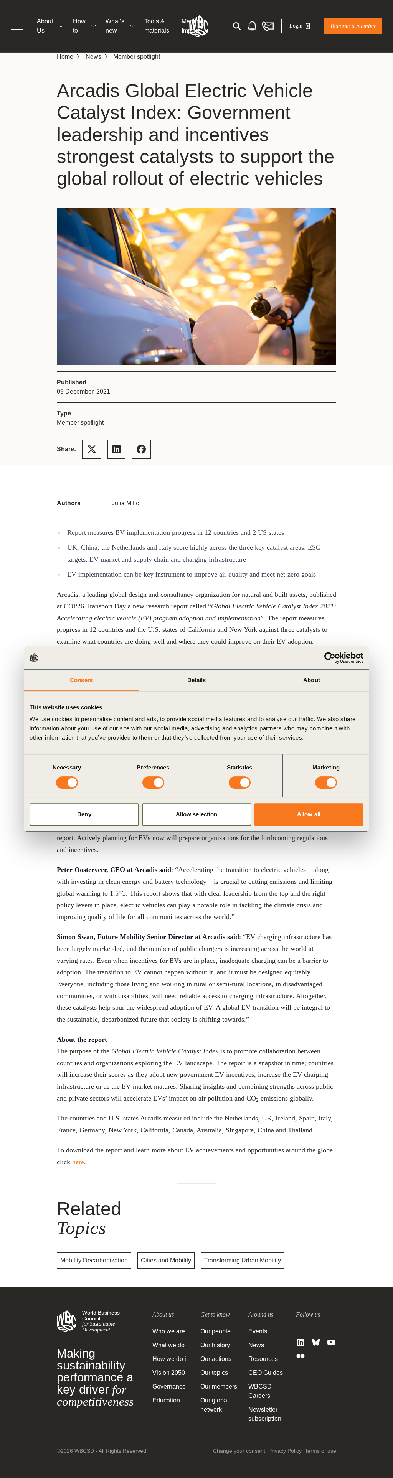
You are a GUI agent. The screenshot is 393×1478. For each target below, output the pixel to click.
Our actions (215, 1359)
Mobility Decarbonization (94, 1260)
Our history (215, 1345)
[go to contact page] (267, 26)
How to (79, 26)
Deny (84, 814)
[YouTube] (331, 1342)
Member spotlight (136, 56)
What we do (168, 1345)
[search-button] (236, 26)
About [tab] (311, 680)
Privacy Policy (285, 1451)
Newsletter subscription (264, 1414)
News (93, 56)
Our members (218, 1386)
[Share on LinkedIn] (116, 449)
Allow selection (197, 814)
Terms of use (320, 1451)
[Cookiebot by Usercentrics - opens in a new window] (329, 658)
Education (166, 1400)
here (78, 1162)
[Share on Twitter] (91, 449)
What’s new (115, 26)
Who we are (168, 1331)
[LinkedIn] (300, 1342)
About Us (45, 26)
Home (65, 56)
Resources (263, 1359)
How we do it (170, 1359)
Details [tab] (196, 680)
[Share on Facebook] (141, 449)
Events (257, 1331)
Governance (169, 1386)
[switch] (153, 782)
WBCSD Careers (260, 1391)
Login (295, 26)
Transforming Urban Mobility (242, 1260)
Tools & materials (156, 26)
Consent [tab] (81, 680)
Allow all (308, 814)
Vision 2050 (168, 1372)
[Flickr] (300, 1356)
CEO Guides (265, 1372)
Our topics (214, 1372)
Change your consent (239, 1451)
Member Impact (193, 26)
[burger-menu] (17, 26)
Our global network (214, 1405)
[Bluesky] (315, 1342)
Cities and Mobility (166, 1260)
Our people (215, 1331)
